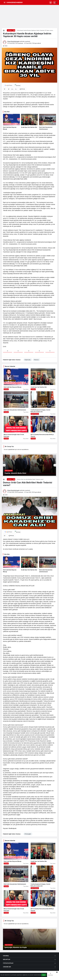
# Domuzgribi (28, 834)
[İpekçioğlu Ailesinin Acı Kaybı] (29, 939)
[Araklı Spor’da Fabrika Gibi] (29, 122)
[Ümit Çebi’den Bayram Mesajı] (11, 122)
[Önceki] (4, 465)
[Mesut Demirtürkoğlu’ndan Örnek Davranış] (16, 427)
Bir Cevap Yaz (9, 446)
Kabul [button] (43, 975)
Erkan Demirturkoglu (13, 41)
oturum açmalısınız (22, 449)
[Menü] (4, 2)
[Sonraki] (55, 465)
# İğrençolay (27, 359)
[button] (50, 2)
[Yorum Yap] (8, 89)
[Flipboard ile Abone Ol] (17, 85)
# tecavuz (36, 359)
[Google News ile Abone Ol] (8, 85)
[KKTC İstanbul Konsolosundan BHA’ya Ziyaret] (43, 427)
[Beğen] (4, 89)
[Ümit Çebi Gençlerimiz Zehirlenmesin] (47, 122)
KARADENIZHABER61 (15, 2)
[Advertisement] (29, 16)
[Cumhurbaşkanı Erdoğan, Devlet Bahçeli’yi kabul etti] (43, 403)
